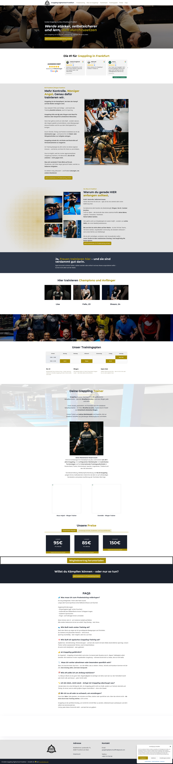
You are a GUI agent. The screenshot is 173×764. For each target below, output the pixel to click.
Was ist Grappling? (92, 3)
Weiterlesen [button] (69, 73)
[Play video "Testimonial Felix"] (86, 292)
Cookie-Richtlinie (148, 761)
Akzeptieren (143, 758)
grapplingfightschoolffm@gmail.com (113, 750)
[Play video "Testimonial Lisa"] (58, 292)
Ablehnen (153, 758)
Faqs (126, 3)
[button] (170, 746)
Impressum (162, 761)
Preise (121, 3)
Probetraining (80, 3)
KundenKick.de (43, 762)
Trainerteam (104, 3)
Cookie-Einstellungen (155, 761)
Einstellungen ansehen (165, 758)
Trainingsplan (113, 3)
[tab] (69, 530)
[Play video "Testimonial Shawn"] (115, 292)
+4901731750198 (107, 756)
